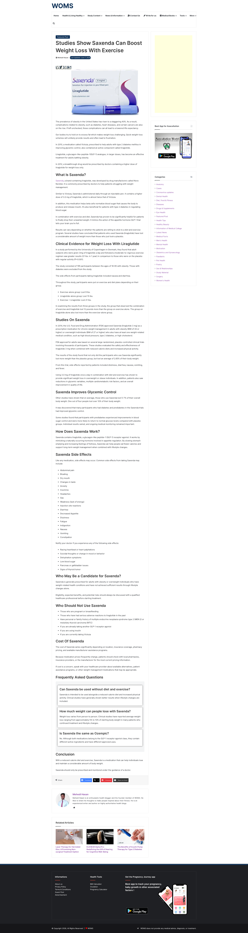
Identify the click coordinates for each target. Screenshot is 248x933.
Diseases (160, 204)
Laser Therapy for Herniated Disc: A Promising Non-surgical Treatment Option (68, 849)
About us (58, 884)
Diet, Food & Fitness (164, 200)
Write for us (150, 15)
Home (56, 15)
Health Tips (161, 220)
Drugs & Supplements (165, 208)
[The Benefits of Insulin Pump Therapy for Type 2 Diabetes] (130, 836)
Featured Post (62, 37)
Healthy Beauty (162, 224)
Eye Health (160, 212)
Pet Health (160, 260)
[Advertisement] (173, 74)
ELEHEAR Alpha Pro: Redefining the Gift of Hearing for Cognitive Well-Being (100, 849)
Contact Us (135, 15)
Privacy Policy (60, 887)
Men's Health (161, 240)
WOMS (90, 928)
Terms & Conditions (63, 889)
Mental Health (162, 244)
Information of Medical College (169, 228)
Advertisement (61, 895)
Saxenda (60, 180)
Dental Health (162, 196)
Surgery (159, 276)
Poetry (159, 264)
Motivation (160, 248)
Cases (158, 188)
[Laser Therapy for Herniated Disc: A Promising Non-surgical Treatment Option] (69, 836)
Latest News (161, 232)
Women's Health (163, 280)
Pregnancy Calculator (98, 889)
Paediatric (160, 256)
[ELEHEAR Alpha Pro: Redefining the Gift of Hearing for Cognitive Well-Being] (100, 836)
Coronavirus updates (165, 192)
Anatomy (160, 184)
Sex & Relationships (164, 268)
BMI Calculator (96, 884)
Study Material (162, 272)
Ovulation (94, 887)
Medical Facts (162, 236)
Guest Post (59, 892)
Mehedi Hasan (63, 58)
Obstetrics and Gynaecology (168, 252)
